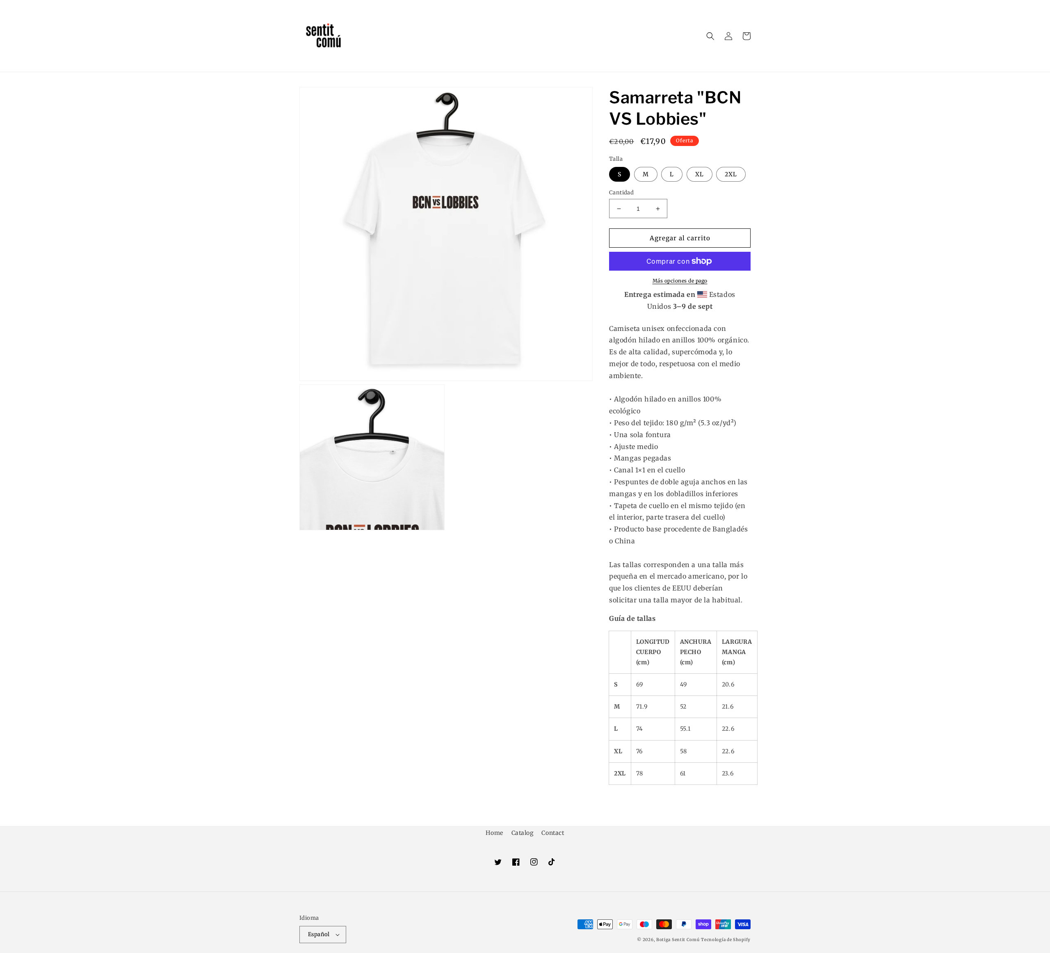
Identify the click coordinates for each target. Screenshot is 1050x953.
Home (494, 833)
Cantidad (621, 192)
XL (699, 174)
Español (319, 934)
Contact (552, 833)
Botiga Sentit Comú (678, 939)
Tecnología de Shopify (726, 939)
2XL (731, 174)
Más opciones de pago (680, 281)
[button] (710, 36)
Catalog (522, 833)
